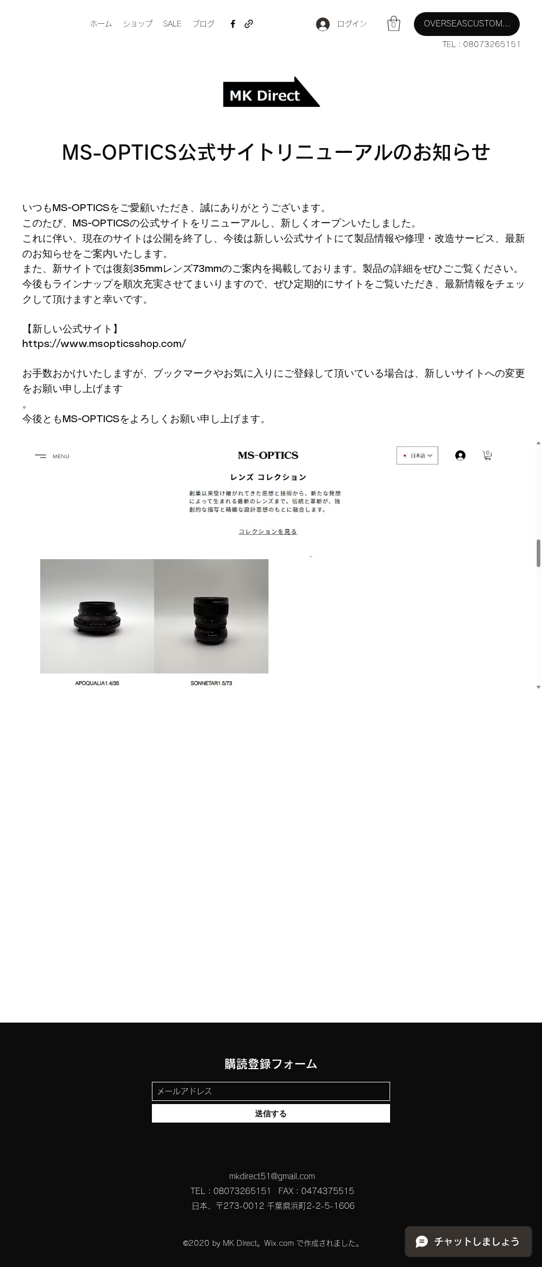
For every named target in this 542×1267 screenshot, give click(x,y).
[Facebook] (233, 24)
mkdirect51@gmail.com (272, 1176)
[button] (393, 23)
